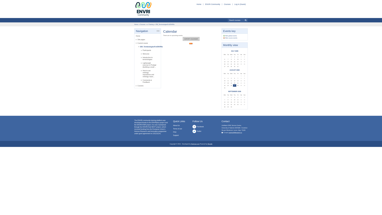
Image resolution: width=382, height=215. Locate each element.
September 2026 (234, 91)
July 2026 (234, 51)
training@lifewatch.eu (235, 132)
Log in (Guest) (240, 4)
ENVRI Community (212, 4)
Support (176, 135)
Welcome (146, 54)
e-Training (150, 24)
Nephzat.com (195, 144)
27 (234, 85)
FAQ (174, 132)
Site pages (141, 39)
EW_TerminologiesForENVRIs (165, 24)
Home (199, 4)
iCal (191, 43)
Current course (142, 43)
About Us (176, 125)
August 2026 (235, 70)
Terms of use (177, 129)
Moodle (210, 144)
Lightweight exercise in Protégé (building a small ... (149, 65)
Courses (227, 4)
